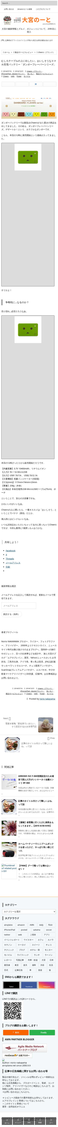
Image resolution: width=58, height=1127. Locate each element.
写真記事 (20, 960)
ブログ (22, 950)
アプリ (47, 934)
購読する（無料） (11, 614)
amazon (21, 925)
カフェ (41, 940)
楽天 (25, 965)
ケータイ (22, 945)
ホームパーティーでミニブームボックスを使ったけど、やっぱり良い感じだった (36, 847)
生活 (51, 965)
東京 (17, 965)
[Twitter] (8, 84)
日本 (52, 960)
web (20, 934)
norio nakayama (47, 699)
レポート (8, 960)
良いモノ (30, 74)
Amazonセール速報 (25, 9)
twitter (7, 934)
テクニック (9, 950)
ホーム (7, 52)
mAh (12, 76)
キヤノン (8, 945)
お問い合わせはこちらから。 (17, 1091)
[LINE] (49, 84)
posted (24, 930)
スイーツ (36, 945)
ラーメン (48, 955)
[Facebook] (22, 84)
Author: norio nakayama (14, 1062)
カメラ (51, 940)
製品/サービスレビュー (24, 52)
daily (41, 925)
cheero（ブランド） (46, 52)
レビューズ (10, 1097)
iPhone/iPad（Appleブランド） (13, 74)
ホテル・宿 (35, 950)
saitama (36, 930)
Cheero (6, 76)
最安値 (7, 965)
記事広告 (19, 970)
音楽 (40, 970)
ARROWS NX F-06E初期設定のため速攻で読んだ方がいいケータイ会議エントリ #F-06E (36, 779)
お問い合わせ (9, 9)
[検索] (54, 3)
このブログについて (43, 9)
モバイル (27, 76)
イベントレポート (12, 940)
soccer (49, 930)
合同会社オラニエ (16, 1106)
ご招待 (33, 934)
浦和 (34, 965)
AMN (32, 925)
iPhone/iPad (9, 930)
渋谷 (42, 965)
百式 (6, 970)
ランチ (37, 955)
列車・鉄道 (33, 960)
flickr (50, 925)
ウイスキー (28, 940)
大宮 (44, 960)
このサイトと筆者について (16, 1103)
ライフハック (23, 955)
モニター (48, 950)
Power (19, 76)
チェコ (49, 945)
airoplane (8, 925)
